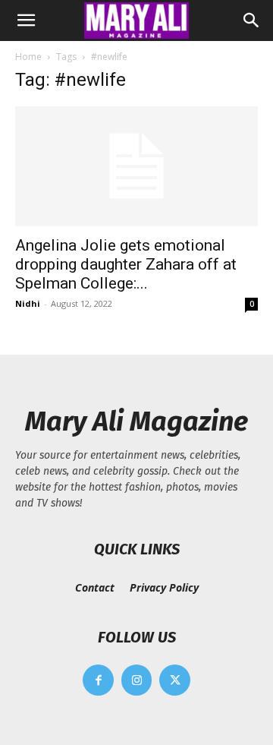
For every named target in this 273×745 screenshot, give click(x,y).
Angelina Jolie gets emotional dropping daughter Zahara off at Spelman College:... (126, 264)
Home (28, 56)
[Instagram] (136, 680)
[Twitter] (174, 680)
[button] (26, 20)
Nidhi (27, 303)
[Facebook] (98, 680)
